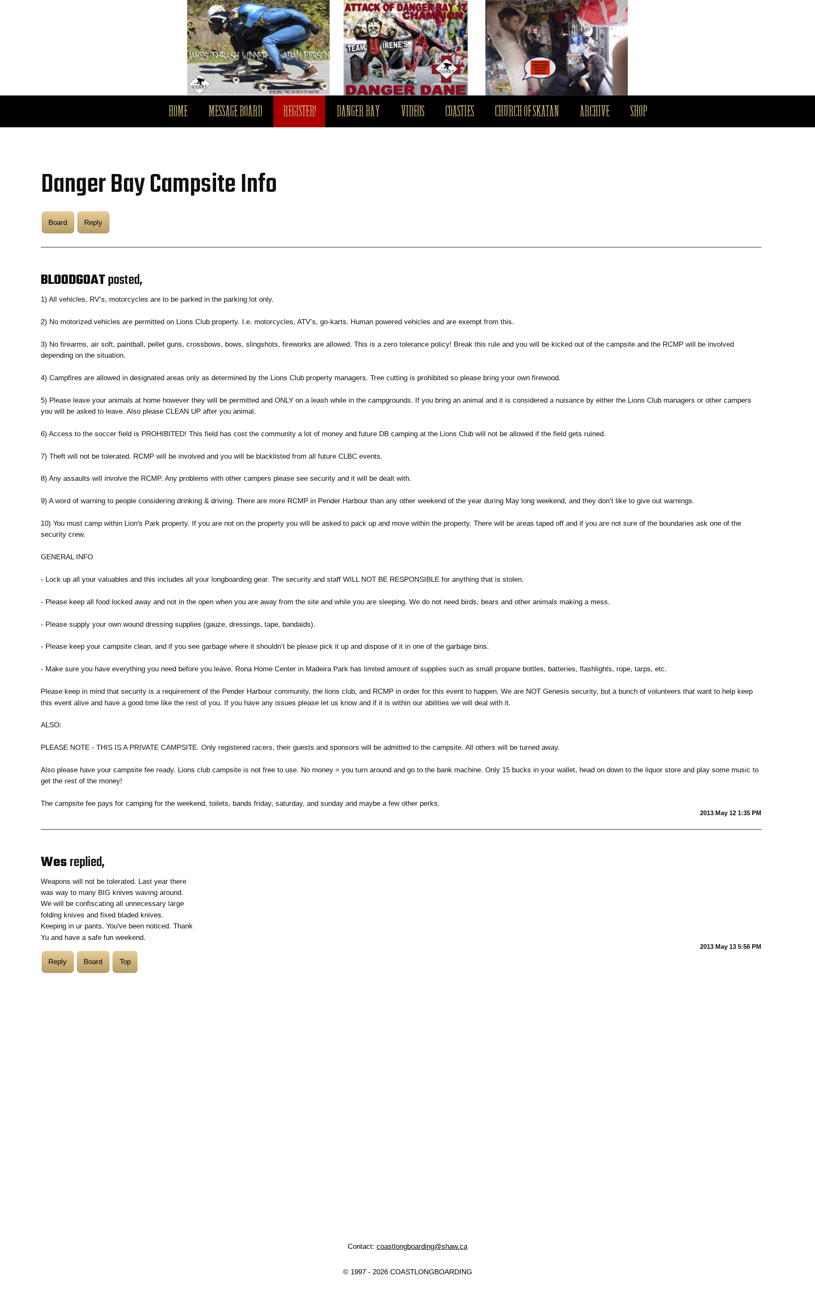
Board (57, 222)
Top (125, 961)
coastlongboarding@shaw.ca (422, 1246)
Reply (93, 222)
